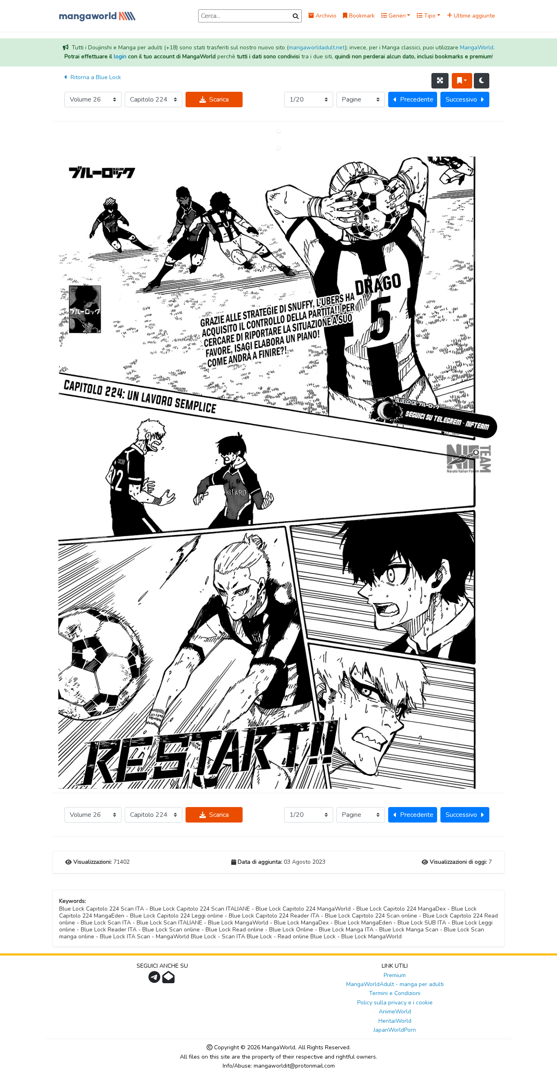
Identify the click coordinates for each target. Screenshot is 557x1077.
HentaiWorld (394, 1021)
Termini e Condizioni (394, 993)
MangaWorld (476, 47)
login (120, 56)
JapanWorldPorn (395, 1030)
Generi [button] (396, 16)
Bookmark (361, 16)
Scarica (219, 99)
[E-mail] (169, 980)
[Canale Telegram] (155, 980)
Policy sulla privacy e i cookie (395, 1002)
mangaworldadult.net (317, 47)
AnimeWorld (395, 1011)
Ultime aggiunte (473, 16)
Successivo (461, 99)
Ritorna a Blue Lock (95, 77)
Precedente (416, 99)
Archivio (325, 16)
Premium (395, 975)
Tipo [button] (428, 16)
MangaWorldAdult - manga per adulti (395, 984)
